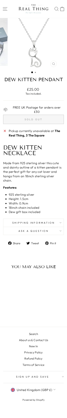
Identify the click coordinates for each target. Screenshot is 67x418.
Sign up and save (32, 376)
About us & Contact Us (33, 340)
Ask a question (33, 230)
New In (33, 346)
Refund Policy (33, 358)
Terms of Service (33, 365)
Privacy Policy (33, 352)
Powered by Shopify (33, 399)
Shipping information (33, 222)
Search (33, 334)
